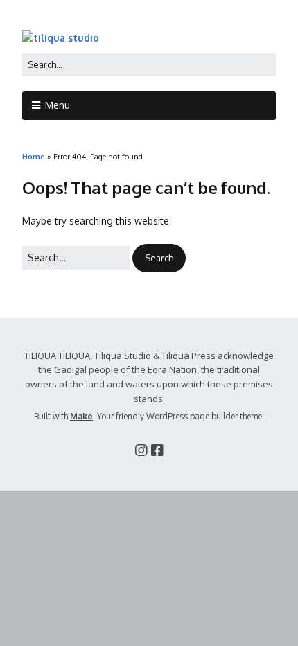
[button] (159, 258)
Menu (57, 105)
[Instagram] (141, 450)
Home (33, 156)
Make (81, 416)
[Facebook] (157, 450)
